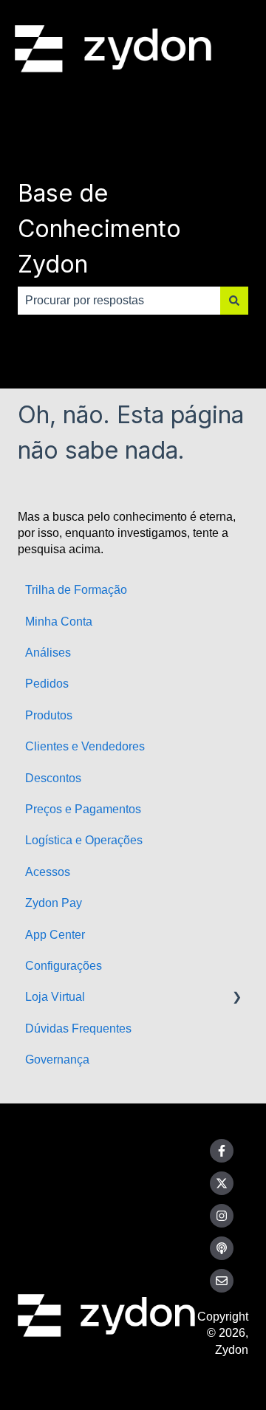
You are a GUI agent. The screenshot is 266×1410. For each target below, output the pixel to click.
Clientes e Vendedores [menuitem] (85, 746)
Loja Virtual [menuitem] (55, 996)
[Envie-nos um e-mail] (221, 1281)
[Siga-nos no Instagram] (221, 1216)
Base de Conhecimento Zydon (99, 228)
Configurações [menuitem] (63, 965)
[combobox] (119, 301)
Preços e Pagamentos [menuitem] (83, 809)
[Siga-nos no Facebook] (221, 1151)
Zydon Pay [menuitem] (53, 903)
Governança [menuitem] (57, 1059)
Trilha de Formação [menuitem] (76, 589)
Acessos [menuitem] (47, 872)
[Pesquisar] (234, 301)
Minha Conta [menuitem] (58, 621)
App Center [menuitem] (55, 934)
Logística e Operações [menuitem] (84, 840)
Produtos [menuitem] (48, 715)
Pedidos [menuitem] (47, 683)
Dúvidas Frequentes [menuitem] (78, 1028)
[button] (236, 998)
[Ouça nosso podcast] (221, 1248)
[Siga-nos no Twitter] (221, 1183)
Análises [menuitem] (48, 652)
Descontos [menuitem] (53, 778)
